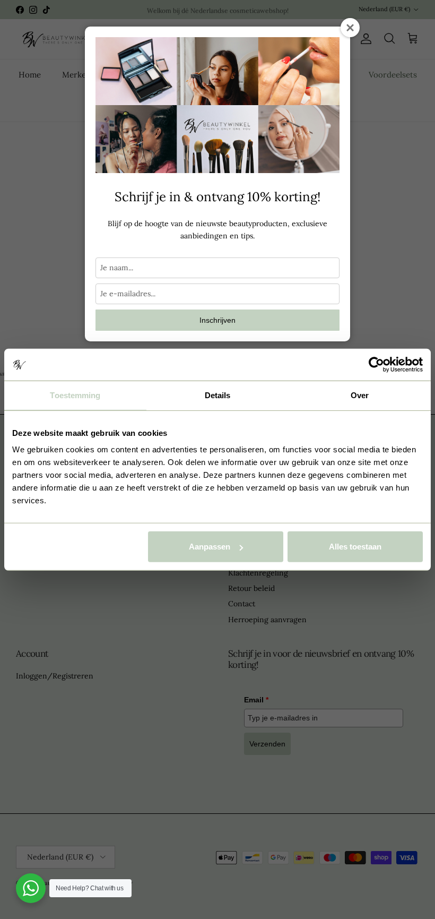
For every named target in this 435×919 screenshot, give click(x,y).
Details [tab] (218, 394)
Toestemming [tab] (75, 394)
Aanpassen (209, 546)
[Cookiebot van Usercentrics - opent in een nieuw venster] (376, 364)
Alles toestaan (355, 546)
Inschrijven (217, 320)
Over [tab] (360, 394)
